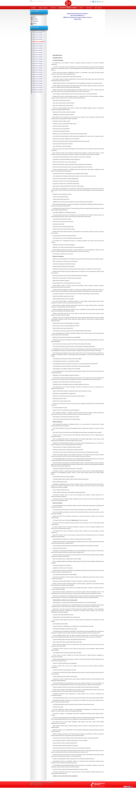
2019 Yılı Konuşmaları (37, 48)
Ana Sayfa (31, 1)
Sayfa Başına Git (134, 786)
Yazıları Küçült (126, 786)
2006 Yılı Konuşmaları (37, 76)
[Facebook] (93, 2)
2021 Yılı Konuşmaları (37, 43)
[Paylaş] (98, 2)
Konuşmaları (35, 21)
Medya (81, 7)
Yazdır (127, 786)
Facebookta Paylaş (131, 786)
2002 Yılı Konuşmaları (37, 85)
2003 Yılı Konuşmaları (37, 83)
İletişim (98, 7)
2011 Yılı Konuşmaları (37, 65)
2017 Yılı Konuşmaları (37, 52)
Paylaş (132, 786)
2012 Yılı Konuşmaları (37, 63)
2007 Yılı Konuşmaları (37, 74)
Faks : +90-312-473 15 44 (36, 784)
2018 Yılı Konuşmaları (37, 50)
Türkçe (38, 1)
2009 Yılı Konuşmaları (37, 70)
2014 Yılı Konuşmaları (37, 59)
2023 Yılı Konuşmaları (37, 39)
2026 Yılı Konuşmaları (37, 32)
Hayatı (34, 16)
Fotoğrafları (35, 19)
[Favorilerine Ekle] (102, 2)
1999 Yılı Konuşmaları (37, 92)
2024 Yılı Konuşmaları (37, 37)
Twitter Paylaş (129, 786)
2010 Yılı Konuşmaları (37, 67)
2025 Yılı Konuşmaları (37, 34)
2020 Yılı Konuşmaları (37, 45)
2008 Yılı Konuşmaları (37, 72)
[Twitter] (95, 2)
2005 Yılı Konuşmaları (37, 78)
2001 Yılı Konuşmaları (37, 87)
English (42, 1)
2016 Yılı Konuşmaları (37, 54)
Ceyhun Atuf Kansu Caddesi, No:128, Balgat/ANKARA (41, 782)
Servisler (88, 7)
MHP (68, 7)
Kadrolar (53, 7)
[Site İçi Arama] (91, 2)
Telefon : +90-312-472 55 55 (36, 783)
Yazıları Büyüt (124, 786)
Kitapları (34, 23)
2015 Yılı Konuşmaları (37, 56)
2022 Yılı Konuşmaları (38, 41)
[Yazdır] (100, 2)
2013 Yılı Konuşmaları (37, 61)
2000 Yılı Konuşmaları (37, 89)
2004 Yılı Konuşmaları (37, 81)
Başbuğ (33, 7)
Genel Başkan (43, 7)
